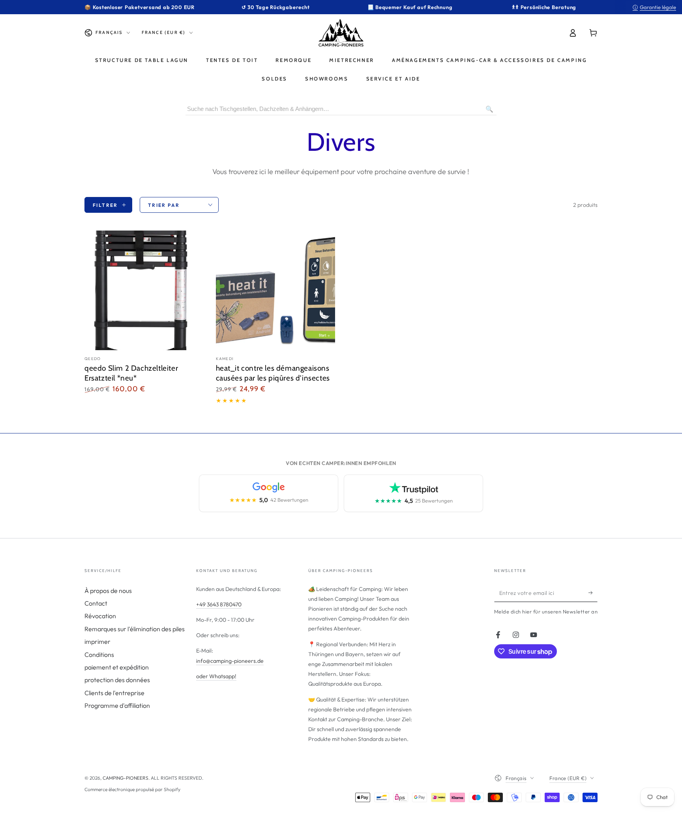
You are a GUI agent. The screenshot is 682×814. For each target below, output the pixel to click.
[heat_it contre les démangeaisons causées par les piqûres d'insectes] (275, 290)
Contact (95, 603)
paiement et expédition (116, 667)
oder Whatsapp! (216, 676)
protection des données (117, 680)
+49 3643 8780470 (219, 604)
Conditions (99, 654)
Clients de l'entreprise (114, 693)
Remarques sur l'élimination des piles (134, 629)
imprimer (97, 641)
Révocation (100, 616)
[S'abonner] (593, 593)
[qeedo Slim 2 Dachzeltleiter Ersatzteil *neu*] (144, 290)
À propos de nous (108, 591)
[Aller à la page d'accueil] (341, 33)
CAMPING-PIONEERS (125, 778)
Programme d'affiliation (117, 705)
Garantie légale (654, 7)
